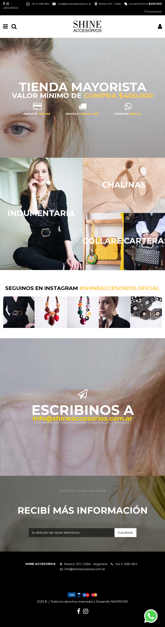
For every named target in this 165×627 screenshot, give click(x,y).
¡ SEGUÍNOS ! (10, 7)
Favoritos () (154, 11)
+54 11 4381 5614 (127, 564)
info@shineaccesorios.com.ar (82, 418)
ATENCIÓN (127, 113)
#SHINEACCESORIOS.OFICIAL (119, 288)
